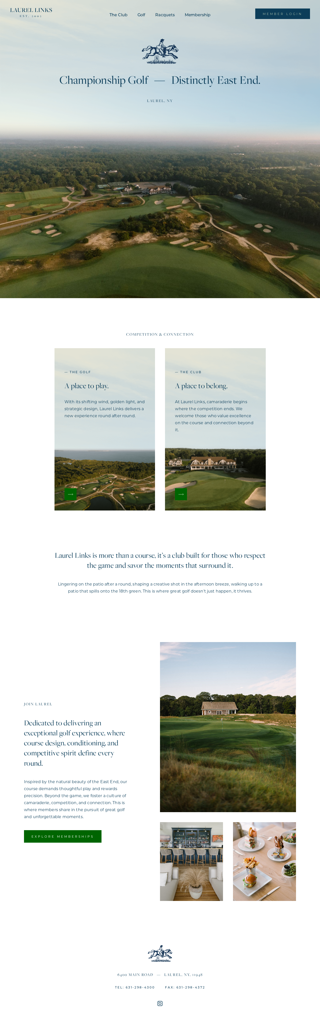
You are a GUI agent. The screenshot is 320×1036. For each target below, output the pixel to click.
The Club (118, 14)
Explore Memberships (63, 836)
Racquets (164, 14)
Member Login (282, 14)
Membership (197, 14)
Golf (142, 14)
